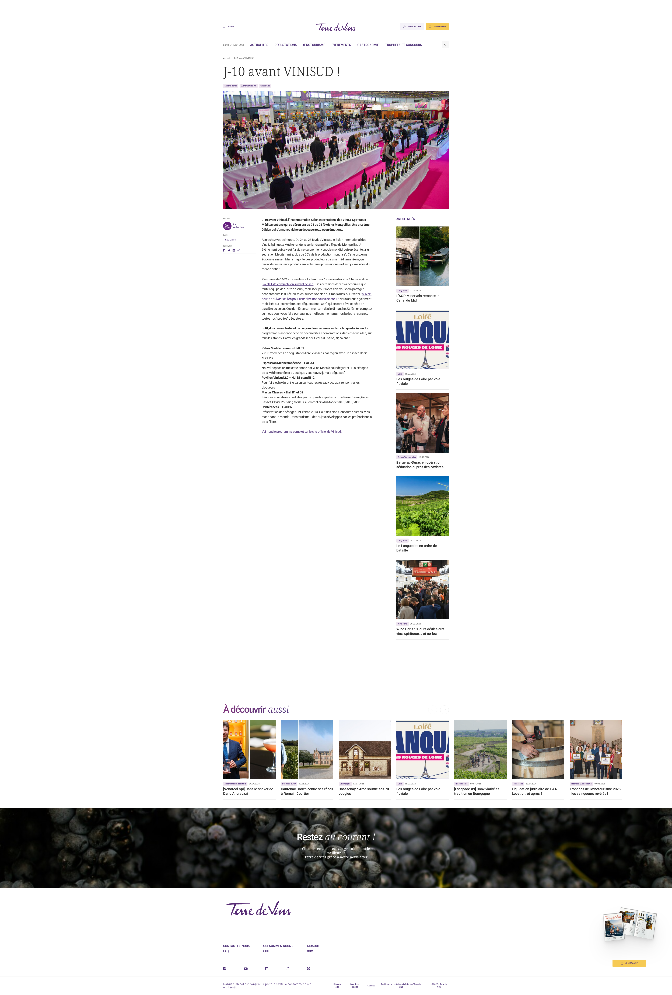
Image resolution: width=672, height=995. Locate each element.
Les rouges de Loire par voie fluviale (418, 381)
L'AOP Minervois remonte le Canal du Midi (417, 298)
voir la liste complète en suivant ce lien (288, 284)
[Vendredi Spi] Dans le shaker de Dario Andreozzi (248, 791)
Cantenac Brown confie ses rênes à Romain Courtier (307, 791)
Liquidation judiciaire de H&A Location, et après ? (534, 791)
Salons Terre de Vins (407, 457)
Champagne (345, 784)
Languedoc (402, 290)
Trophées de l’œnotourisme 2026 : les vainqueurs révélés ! (595, 791)
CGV (310, 951)
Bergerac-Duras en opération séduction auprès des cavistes (419, 464)
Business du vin (289, 784)
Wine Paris (265, 86)
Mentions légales (354, 985)
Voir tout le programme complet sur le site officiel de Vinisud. (302, 431)
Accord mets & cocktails (235, 784)
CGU (266, 951)
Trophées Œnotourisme (581, 784)
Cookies (371, 985)
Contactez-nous (236, 946)
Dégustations (286, 45)
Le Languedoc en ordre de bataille (416, 548)
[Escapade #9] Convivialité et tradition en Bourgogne (476, 791)
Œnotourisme (314, 45)
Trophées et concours (403, 45)
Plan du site (337, 985)
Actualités (259, 45)
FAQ (226, 951)
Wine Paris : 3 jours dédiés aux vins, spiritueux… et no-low (420, 631)
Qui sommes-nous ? (278, 946)
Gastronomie (368, 45)
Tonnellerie (518, 784)
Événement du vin (248, 86)
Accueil (226, 58)
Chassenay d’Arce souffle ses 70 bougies (364, 791)
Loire (400, 374)
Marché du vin (231, 86)
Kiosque (313, 946)
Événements (341, 45)
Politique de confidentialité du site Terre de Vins (401, 985)
